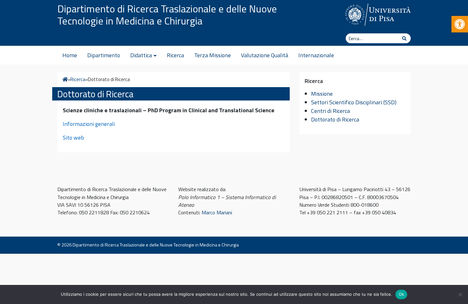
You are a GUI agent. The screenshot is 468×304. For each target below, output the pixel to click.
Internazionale (316, 55)
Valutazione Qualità (264, 55)
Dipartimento (103, 55)
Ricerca (175, 55)
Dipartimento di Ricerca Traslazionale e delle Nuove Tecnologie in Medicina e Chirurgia (167, 14)
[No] (460, 294)
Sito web (73, 137)
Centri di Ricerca (330, 111)
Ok (401, 294)
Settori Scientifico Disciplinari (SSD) (353, 102)
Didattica (141, 55)
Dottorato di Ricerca (335, 119)
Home (69, 55)
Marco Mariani (217, 212)
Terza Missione (212, 55)
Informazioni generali (89, 124)
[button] (459, 24)
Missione (322, 93)
